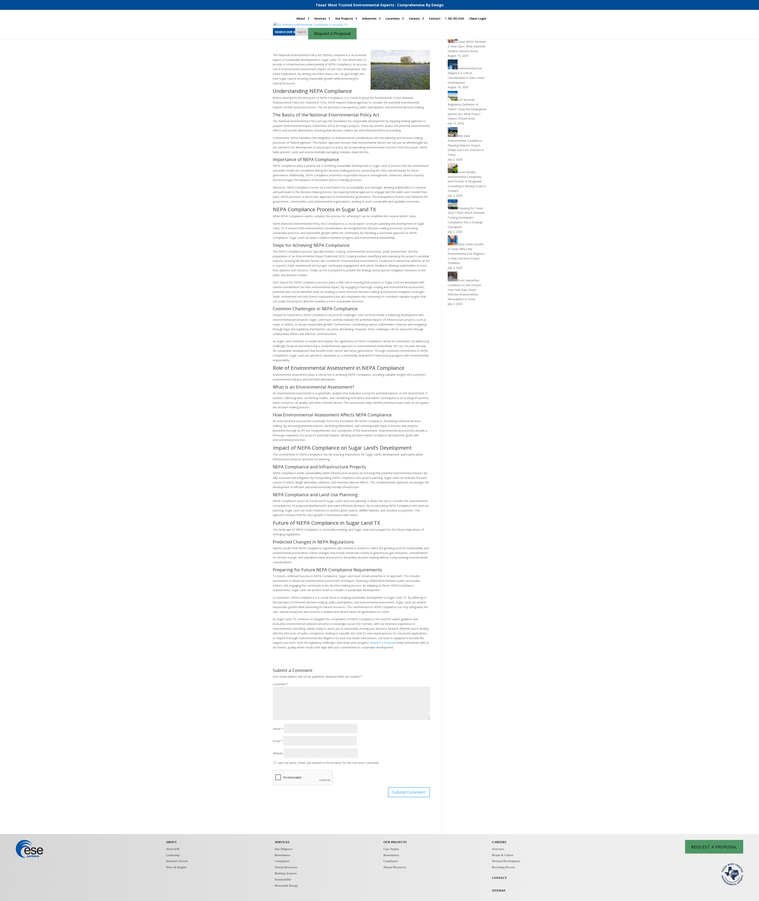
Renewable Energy (286, 885)
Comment (280, 684)
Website (278, 753)
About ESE (173, 849)
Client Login (477, 18)
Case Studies (391, 849)
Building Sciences (286, 873)
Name (278, 729)
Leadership (173, 855)
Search (301, 32)
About (300, 18)
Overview (498, 849)
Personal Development (506, 861)
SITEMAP (498, 890)
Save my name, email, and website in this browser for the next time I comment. (328, 763)
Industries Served (176, 861)
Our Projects (344, 18)
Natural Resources (286, 867)
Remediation (282, 855)
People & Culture (502, 855)
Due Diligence (284, 849)
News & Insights (176, 867)
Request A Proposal (383, 642)
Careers (414, 18)
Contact (434, 18)
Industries (369, 18)
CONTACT (499, 877)
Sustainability (283, 879)
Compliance (282, 861)
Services (320, 18)
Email (277, 741)
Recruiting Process (503, 867)
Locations (393, 18)
